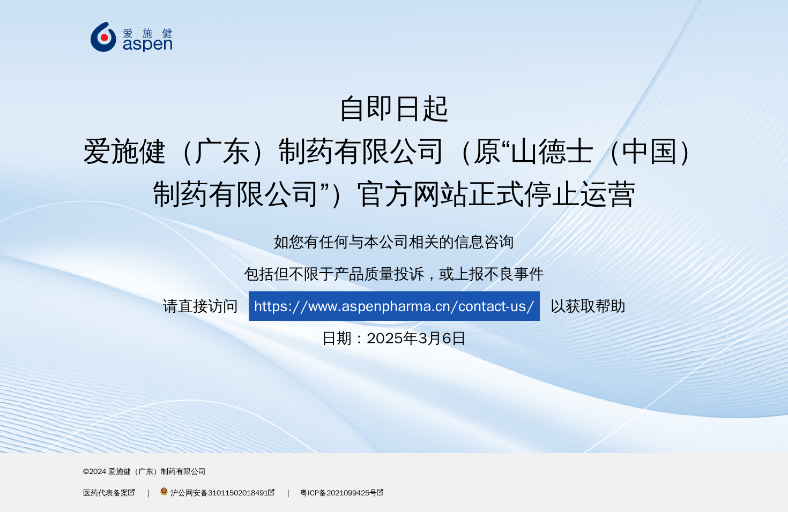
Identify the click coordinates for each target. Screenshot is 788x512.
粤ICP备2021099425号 (338, 493)
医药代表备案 (105, 493)
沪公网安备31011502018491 (219, 493)
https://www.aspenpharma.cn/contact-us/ (394, 306)
